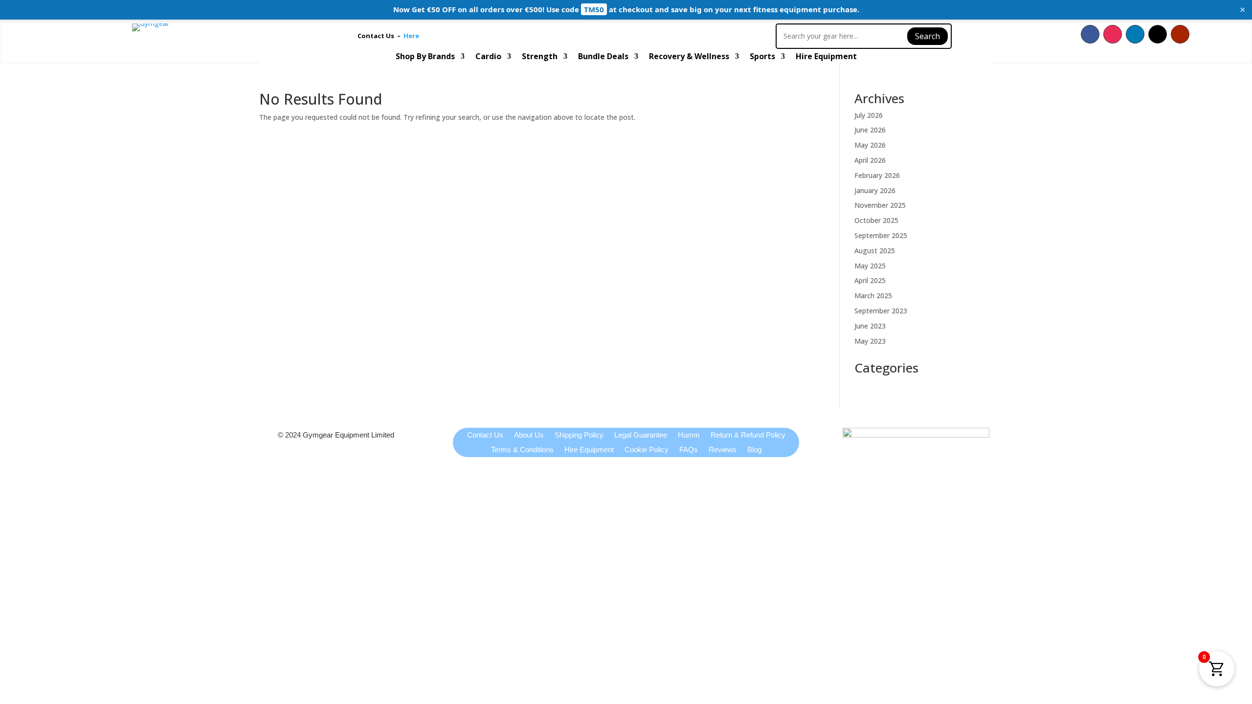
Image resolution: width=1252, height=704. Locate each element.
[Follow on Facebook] (1090, 34)
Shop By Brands (425, 57)
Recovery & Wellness (689, 57)
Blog (754, 450)
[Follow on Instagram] (1112, 34)
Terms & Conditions (522, 450)
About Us (529, 435)
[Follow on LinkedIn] (1135, 34)
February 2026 (877, 175)
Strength (540, 57)
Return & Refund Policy (748, 435)
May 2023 (870, 341)
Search (927, 36)
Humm (689, 435)
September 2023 (880, 310)
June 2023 (870, 325)
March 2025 (873, 295)
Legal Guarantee (640, 435)
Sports (762, 57)
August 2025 (874, 250)
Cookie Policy (647, 450)
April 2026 (870, 160)
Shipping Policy (579, 435)
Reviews (723, 450)
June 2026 (870, 129)
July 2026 (868, 115)
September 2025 (880, 235)
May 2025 (870, 265)
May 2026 (870, 145)
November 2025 (880, 205)
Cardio (488, 57)
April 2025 (870, 280)
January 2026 (874, 190)
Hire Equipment (826, 57)
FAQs (688, 450)
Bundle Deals (603, 57)
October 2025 (876, 220)
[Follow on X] (1157, 34)
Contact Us (377, 35)
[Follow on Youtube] (1180, 34)
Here (411, 35)
